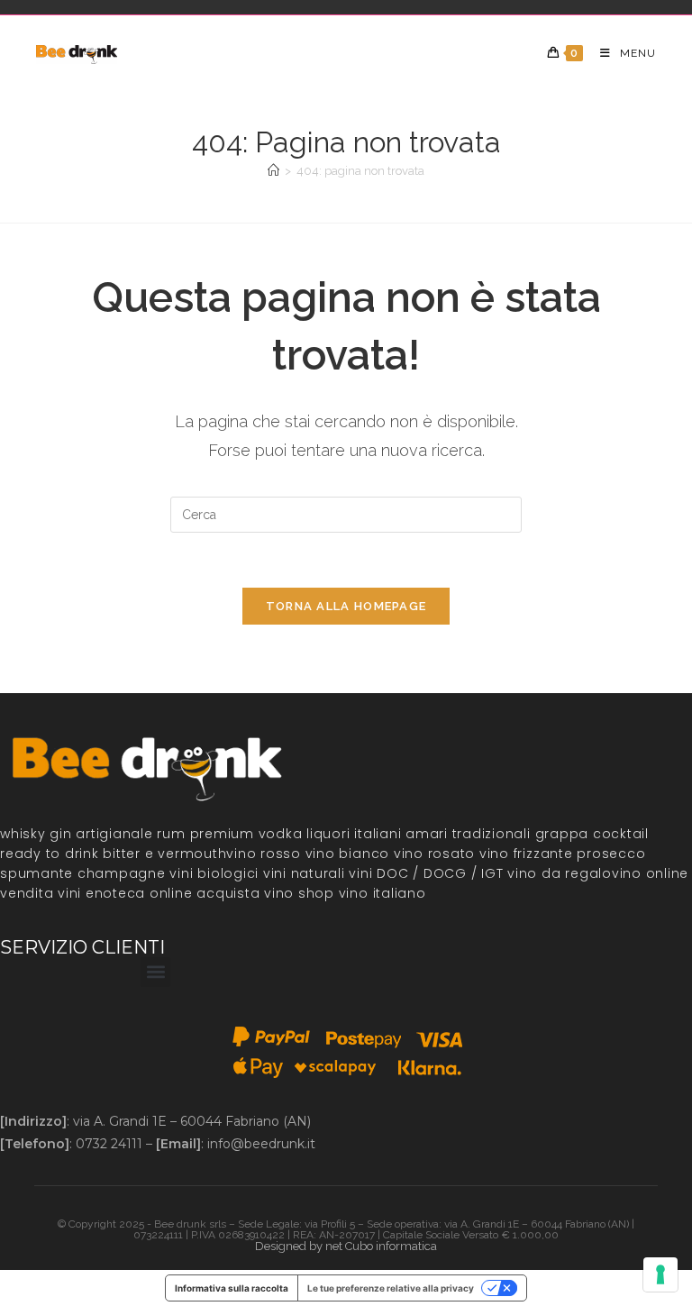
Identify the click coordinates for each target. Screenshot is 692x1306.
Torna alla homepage (346, 606)
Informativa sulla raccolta (231, 1288)
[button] (155, 972)
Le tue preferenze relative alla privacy (390, 1288)
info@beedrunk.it (261, 1144)
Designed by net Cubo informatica (346, 1246)
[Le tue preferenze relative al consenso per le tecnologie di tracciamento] (660, 1274)
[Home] (273, 171)
